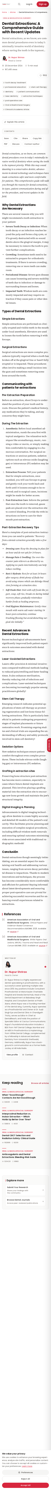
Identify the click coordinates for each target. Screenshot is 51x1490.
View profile (12, 1054)
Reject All (25, 1479)
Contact (29, 1054)
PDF (5, 144)
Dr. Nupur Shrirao (16, 57)
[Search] (19, 4)
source (13, 931)
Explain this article (15, 122)
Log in (29, 4)
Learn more (27, 1466)
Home (4, 12)
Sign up (43, 4)
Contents (9, 131)
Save (6, 138)
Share (25, 138)
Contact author (31, 144)
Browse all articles (40, 1083)
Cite (15, 138)
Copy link (37, 138)
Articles (13, 12)
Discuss (15, 144)
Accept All (25, 1485)
